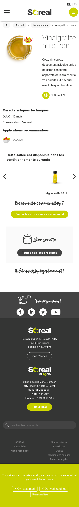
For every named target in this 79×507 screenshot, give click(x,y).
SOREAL (19, 442)
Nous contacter (59, 442)
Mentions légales (59, 459)
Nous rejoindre (20, 450)
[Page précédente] (6, 25)
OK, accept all (26, 488)
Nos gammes (40, 25)
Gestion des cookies (59, 455)
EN (76, 4)
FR (69, 4)
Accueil (20, 25)
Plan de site (59, 446)
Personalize (40, 494)
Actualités (20, 446)
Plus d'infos (40, 407)
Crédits (59, 450)
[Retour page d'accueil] (39, 10)
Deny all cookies (55, 488)
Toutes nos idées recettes (39, 253)
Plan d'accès (39, 356)
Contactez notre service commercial (39, 214)
